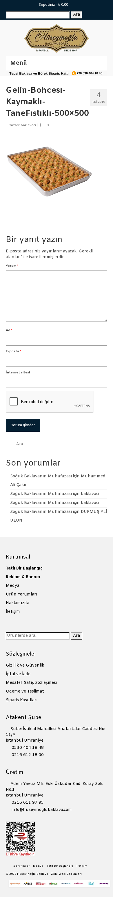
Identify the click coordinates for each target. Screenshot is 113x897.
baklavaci (28, 125)
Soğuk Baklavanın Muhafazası (41, 476)
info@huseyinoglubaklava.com (41, 810)
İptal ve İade (18, 674)
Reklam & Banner (23, 577)
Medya (12, 586)
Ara (76, 14)
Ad (9, 330)
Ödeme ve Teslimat (25, 691)
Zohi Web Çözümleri (66, 874)
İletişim (13, 612)
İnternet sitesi (18, 373)
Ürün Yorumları (21, 594)
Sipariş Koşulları (21, 700)
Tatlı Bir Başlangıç (24, 568)
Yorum (12, 266)
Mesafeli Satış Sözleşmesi (31, 683)
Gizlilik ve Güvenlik (25, 665)
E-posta (13, 351)
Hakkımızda (17, 603)
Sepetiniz (53, 5)
